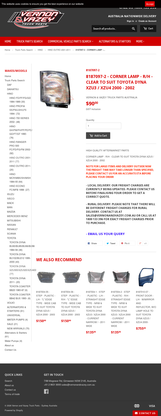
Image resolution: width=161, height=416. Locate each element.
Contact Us (10, 349)
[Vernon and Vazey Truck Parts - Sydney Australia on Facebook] (46, 392)
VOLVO (11, 302)
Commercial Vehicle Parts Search (70, 41)
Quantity (90, 120)
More (139, 41)
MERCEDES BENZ (17, 216)
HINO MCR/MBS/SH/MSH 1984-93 (20, 177)
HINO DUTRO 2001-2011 (59, 49)
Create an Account (147, 21)
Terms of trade (12, 394)
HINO (40, 49)
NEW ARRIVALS (18, 328)
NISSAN (11, 224)
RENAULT (12, 229)
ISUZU (10, 194)
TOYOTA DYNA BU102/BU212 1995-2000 (20, 258)
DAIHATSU (13, 89)
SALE (12, 324)
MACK (10, 203)
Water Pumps (13, 340)
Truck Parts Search (30, 41)
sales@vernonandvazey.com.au (78, 384)
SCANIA (11, 233)
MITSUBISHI (14, 220)
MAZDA (11, 211)
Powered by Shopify (14, 410)
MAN (9, 207)
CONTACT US (146, 413)
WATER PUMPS (17, 319)
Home (8, 41)
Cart (150, 28)
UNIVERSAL (13, 315)
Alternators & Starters (115, 41)
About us (9, 345)
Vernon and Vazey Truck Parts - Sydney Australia (34, 405)
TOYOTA (11, 238)
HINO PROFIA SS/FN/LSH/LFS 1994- (17, 109)
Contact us (10, 389)
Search (8, 380)
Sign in (130, 21)
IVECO (10, 198)
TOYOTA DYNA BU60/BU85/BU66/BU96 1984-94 (22, 246)
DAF (9, 84)
